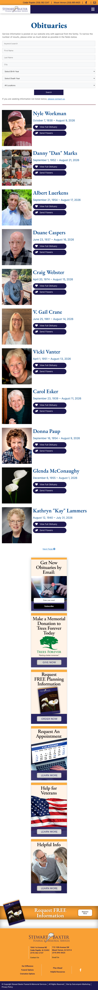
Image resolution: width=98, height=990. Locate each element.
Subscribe (49, 606)
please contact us (56, 99)
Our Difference (27, 966)
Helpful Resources (57, 972)
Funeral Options (27, 970)
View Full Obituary (48, 127)
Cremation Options (27, 974)
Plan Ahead (57, 968)
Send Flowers (46, 133)
